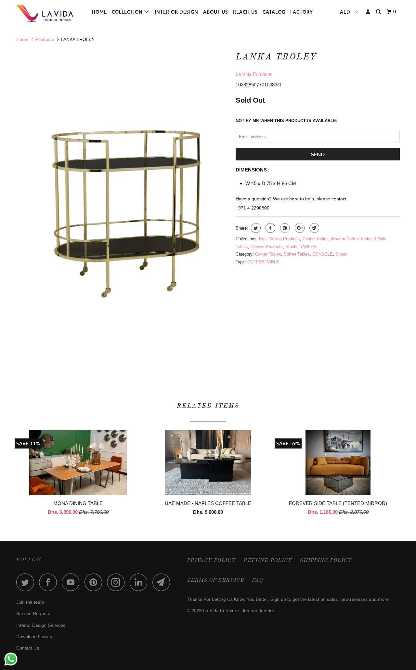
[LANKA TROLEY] (122, 208)
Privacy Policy (211, 560)
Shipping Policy (326, 560)
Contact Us (27, 648)
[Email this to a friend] (313, 228)
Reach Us (245, 12)
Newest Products (267, 246)
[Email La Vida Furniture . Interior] (163, 582)
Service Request (33, 613)
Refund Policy (267, 560)
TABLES (308, 246)
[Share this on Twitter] (255, 228)
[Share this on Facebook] (269, 228)
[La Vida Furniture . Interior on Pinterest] (95, 582)
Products (45, 39)
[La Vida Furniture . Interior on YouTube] (72, 582)
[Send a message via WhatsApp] (11, 659)
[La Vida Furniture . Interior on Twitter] (27, 582)
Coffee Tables (297, 254)
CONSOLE (322, 254)
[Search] (379, 12)
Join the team (30, 602)
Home (99, 12)
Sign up (278, 599)
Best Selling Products (279, 238)
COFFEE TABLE (263, 261)
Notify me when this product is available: (286, 120)
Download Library (34, 636)
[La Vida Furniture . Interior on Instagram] (117, 582)
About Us (215, 12)
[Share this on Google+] (299, 228)
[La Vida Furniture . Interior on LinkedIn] (140, 582)
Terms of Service (215, 580)
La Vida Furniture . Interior (230, 610)
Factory (301, 12)
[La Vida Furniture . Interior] (49, 13)
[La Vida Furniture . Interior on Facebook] (49, 582)
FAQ (257, 580)
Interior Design (176, 12)
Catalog (274, 12)
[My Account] (368, 12)
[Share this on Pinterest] (284, 228)
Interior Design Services (40, 625)
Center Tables (316, 238)
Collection (128, 12)
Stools (291, 246)
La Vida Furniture (254, 74)
